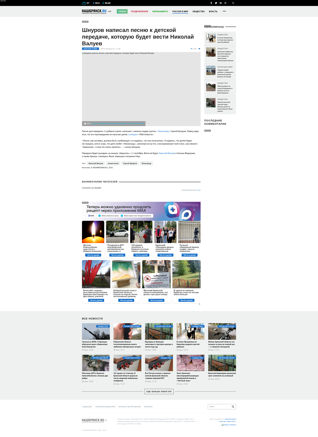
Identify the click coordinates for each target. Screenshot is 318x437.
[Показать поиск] (233, 3)
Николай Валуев (167, 153)
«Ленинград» (163, 131)
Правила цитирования (129, 406)
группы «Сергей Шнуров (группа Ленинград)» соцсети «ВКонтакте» (117, 124)
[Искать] (233, 406)
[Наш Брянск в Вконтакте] (220, 3)
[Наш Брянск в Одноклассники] (211, 3)
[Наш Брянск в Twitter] (216, 3)
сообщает (133, 134)
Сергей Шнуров (130, 163)
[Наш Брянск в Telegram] (225, 3)
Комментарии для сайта (191, 190)
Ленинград (146, 163)
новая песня (113, 163)
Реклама (148, 406)
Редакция (87, 406)
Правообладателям (105, 406)
